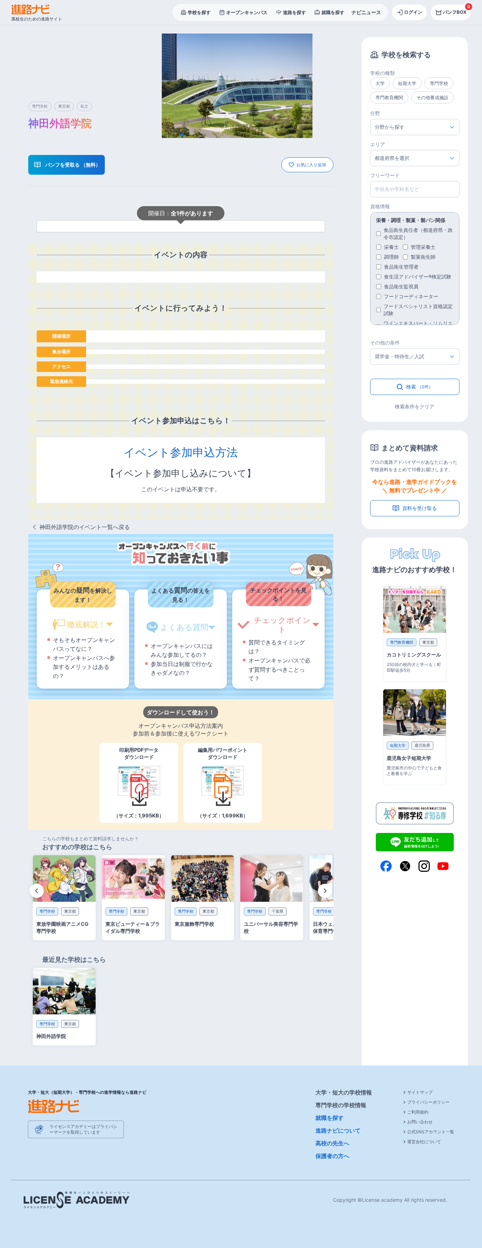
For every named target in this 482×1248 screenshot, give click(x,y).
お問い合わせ (420, 1121)
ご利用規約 (417, 1112)
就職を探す (329, 1117)
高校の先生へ (332, 1143)
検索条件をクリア (414, 406)
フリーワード (385, 175)
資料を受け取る (419, 508)
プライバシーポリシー (428, 1102)
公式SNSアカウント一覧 (430, 1131)
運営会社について (424, 1141)
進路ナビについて (338, 1130)
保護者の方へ (332, 1155)
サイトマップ (420, 1092)
